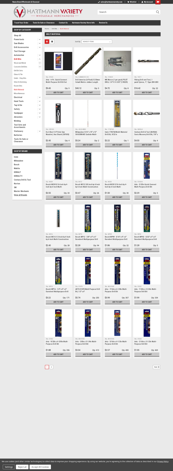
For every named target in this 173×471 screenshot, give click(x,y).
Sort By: (78, 42)
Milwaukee (18, 161)
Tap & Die (18, 105)
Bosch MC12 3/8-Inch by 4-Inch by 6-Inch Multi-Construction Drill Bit (87, 186)
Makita (17, 168)
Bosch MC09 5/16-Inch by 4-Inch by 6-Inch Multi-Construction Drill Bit (57, 186)
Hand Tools (19, 101)
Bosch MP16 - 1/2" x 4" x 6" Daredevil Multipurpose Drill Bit (57, 291)
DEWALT (17, 172)
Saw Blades (19, 43)
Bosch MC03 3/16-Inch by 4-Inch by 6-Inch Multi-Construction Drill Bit (116, 186)
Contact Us (63, 23)
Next (156, 367)
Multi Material (19, 89)
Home (47, 29)
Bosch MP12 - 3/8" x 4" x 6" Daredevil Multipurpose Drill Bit (86, 239)
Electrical (18, 97)
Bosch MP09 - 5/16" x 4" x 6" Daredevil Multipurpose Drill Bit (116, 239)
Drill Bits (17, 59)
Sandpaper (18, 113)
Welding (17, 121)
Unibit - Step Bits (20, 78)
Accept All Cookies (40, 467)
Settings (9, 467)
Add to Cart (58, 93)
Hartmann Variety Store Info (83, 23)
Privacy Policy (162, 461)
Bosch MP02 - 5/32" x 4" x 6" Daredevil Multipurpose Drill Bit (145, 239)
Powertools (19, 39)
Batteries (18, 135)
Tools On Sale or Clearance (43, 23)
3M (15, 187)
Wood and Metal (20, 63)
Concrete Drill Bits (20, 67)
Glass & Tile (18, 74)
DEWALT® (18, 176)
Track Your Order (21, 23)
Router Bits (18, 86)
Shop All (17, 35)
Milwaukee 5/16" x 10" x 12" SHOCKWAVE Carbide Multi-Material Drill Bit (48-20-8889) (87, 134)
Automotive (19, 55)
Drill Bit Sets (18, 70)
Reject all (22, 467)
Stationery (18, 131)
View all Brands (20, 195)
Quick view (58, 73)
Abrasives (18, 117)
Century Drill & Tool (22, 180)
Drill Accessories (21, 47)
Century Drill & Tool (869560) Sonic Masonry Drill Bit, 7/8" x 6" (146, 134)
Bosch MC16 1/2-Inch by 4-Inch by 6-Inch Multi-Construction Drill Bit (58, 239)
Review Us (103, 23)
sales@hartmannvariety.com (111, 2)
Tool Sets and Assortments (20, 126)
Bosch (16, 164)
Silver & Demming (20, 82)
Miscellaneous (19, 93)
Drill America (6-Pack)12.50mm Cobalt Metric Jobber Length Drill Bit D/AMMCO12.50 (87, 82)
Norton (17, 183)
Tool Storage (19, 51)
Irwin (16, 157)
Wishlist (133, 2)
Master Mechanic (21, 191)
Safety (17, 109)
